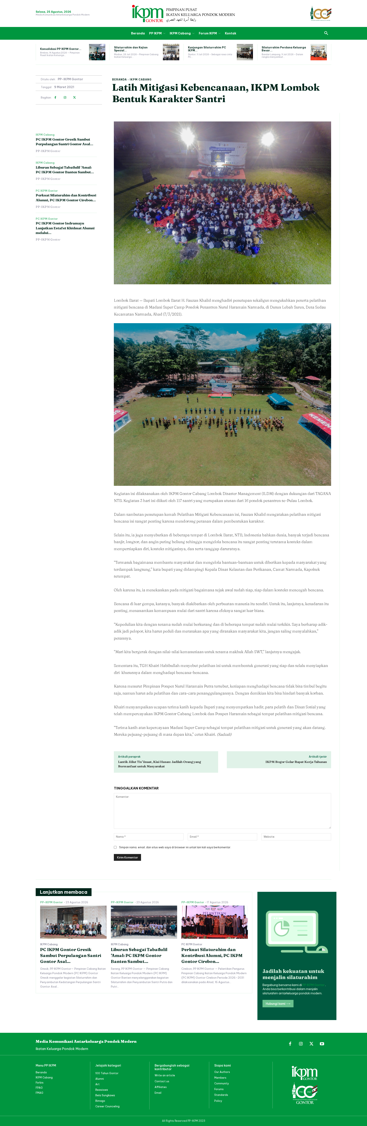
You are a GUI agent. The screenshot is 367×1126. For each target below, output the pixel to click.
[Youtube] (322, 1044)
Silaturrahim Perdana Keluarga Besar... (284, 49)
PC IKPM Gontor (47, 190)
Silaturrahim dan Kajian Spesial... (131, 49)
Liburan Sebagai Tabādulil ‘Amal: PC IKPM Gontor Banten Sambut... (139, 955)
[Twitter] (74, 97)
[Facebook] (55, 97)
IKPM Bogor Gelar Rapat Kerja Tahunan (296, 762)
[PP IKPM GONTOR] (183, 13)
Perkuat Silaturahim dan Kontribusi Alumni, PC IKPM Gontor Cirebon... (212, 955)
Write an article (165, 1075)
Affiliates (161, 1087)
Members (220, 1077)
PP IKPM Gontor (313, 985)
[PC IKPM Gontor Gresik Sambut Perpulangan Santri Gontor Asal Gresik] (73, 922)
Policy (218, 1100)
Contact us (162, 1081)
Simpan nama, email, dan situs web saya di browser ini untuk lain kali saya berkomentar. (175, 847)
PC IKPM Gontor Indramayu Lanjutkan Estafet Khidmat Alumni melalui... (65, 228)
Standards (221, 1094)
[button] (326, 33)
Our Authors (222, 1072)
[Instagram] (65, 97)
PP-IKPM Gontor (70, 79)
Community (221, 1083)
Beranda (119, 79)
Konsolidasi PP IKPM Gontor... (60, 49)
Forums (219, 1089)
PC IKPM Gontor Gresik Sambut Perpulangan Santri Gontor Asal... (64, 141)
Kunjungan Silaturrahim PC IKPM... (207, 49)
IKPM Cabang (141, 79)
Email (158, 1092)
